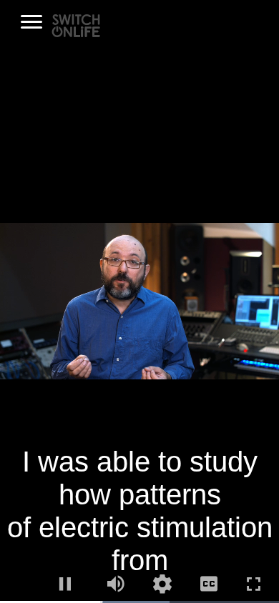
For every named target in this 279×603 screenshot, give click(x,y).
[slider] (139, 602)
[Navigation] (31, 22)
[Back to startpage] (76, 24)
